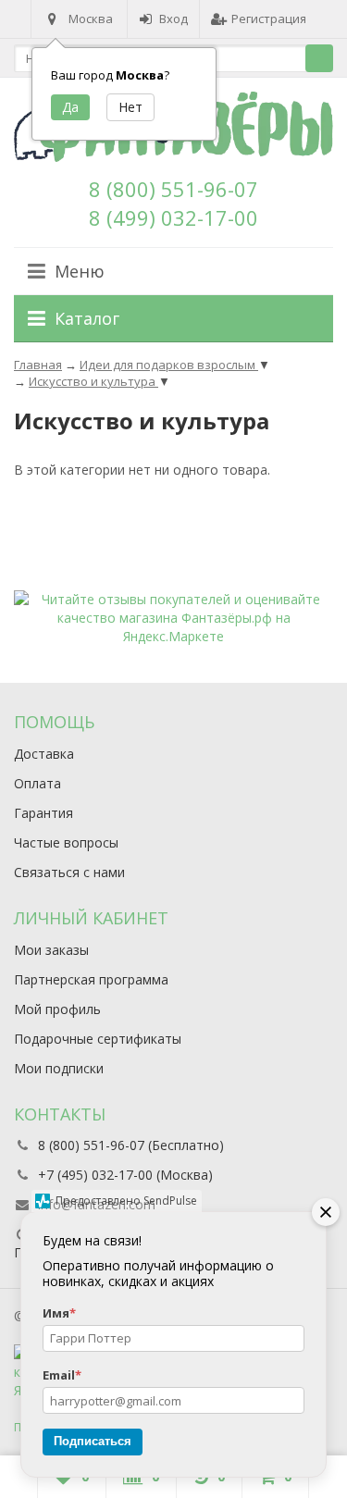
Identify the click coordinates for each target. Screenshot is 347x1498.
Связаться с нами (69, 872)
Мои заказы (51, 950)
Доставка (44, 753)
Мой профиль (57, 1009)
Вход (173, 18)
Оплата (37, 783)
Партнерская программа (91, 979)
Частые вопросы (66, 842)
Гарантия (43, 813)
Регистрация (268, 18)
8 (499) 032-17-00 (173, 217)
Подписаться (92, 1441)
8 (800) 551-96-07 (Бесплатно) (131, 1145)
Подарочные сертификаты (97, 1038)
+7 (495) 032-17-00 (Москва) (125, 1174)
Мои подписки (59, 1068)
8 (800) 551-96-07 (173, 189)
